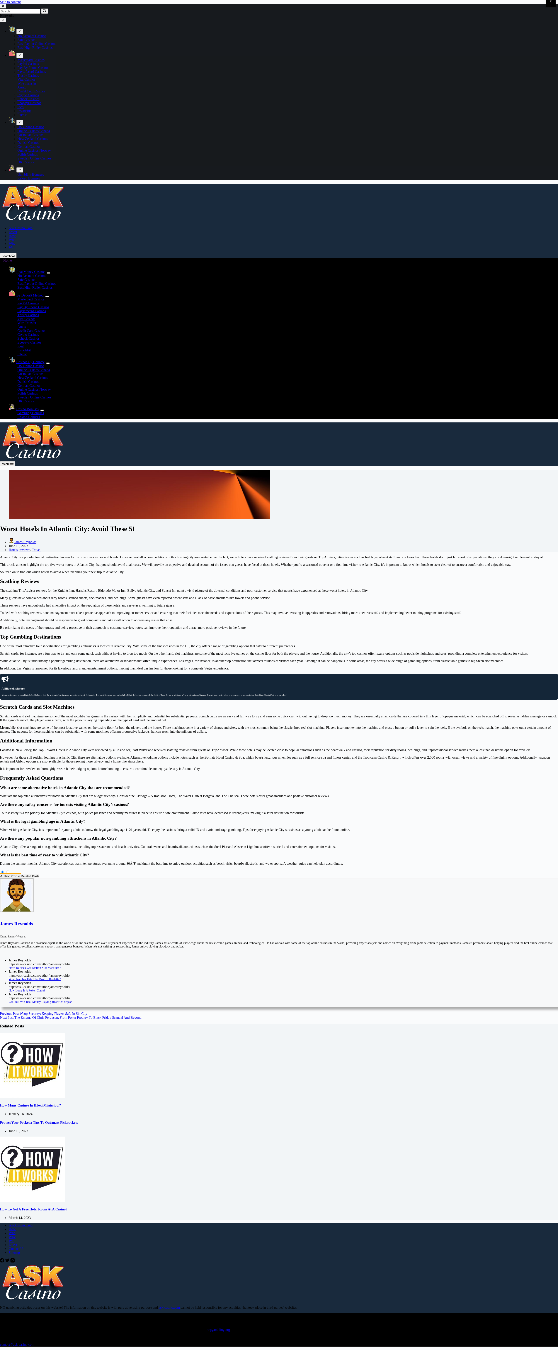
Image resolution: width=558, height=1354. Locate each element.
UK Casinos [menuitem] (25, 162)
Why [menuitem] (12, 244)
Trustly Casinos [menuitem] (28, 75)
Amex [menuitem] (21, 87)
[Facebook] (2, 1261)
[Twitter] (7, 1261)
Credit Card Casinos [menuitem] (31, 91)
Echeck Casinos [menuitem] (28, 99)
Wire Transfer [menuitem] (26, 83)
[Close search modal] (3, 6)
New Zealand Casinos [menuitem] (32, 139)
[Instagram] (12, 1261)
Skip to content (10, 2)
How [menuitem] (12, 236)
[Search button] (44, 11)
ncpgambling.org (218, 1330)
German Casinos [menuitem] (28, 146)
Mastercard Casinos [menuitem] (30, 60)
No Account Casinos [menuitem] (31, 36)
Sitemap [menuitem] (14, 1252)
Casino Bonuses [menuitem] (27, 409)
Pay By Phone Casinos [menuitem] (33, 67)
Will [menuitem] (11, 247)
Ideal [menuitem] (20, 107)
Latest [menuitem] (13, 232)
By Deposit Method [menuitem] (30, 295)
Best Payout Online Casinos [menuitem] (36, 44)
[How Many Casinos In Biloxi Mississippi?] (32, 1097)
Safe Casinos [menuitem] (26, 40)
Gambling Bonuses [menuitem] (30, 174)
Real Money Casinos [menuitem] (30, 272)
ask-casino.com (169, 1307)
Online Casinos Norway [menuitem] (34, 150)
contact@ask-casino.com (17, 1344)
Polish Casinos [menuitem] (27, 154)
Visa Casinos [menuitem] (26, 79)
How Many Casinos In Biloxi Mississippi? (30, 1105)
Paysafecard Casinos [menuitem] (31, 71)
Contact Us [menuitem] (16, 1249)
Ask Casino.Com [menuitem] (20, 228)
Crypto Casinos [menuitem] (28, 95)
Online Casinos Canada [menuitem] (33, 131)
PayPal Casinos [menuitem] (28, 64)
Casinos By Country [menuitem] (30, 362)
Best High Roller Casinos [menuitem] (35, 47)
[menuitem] (19, 31)
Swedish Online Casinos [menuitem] (34, 158)
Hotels (13, 550)
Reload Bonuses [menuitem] (28, 178)
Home (7, 260)
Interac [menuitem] (22, 115)
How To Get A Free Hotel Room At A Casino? (33, 1209)
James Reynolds (16, 923)
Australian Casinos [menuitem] (30, 135)
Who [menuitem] (12, 240)
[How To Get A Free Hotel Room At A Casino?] (32, 1201)
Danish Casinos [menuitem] (28, 142)
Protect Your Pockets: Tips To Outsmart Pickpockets (39, 1122)
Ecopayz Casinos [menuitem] (29, 103)
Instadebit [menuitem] (24, 111)
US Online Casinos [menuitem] (30, 127)
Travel (36, 550)
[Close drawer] (3, 20)
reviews (24, 550)
